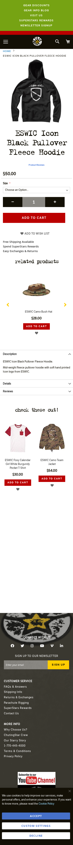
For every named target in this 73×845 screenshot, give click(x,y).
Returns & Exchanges (18, 697)
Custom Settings (36, 826)
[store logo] (37, 42)
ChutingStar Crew (16, 735)
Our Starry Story (15, 740)
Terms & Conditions (17, 751)
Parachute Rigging (16, 702)
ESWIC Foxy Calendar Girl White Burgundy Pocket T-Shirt (18, 464)
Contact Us (11, 713)
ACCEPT (36, 816)
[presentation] (8, 303)
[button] (36, 333)
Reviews (8, 391)
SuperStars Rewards (18, 708)
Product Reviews (36, 165)
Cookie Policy (46, 803)
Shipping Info (13, 692)
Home (7, 51)
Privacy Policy (13, 756)
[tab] (36, 354)
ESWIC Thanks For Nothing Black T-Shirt (36, 311)
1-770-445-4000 (15, 745)
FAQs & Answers (15, 686)
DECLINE (36, 835)
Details (7, 383)
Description (10, 354)
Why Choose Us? (15, 729)
